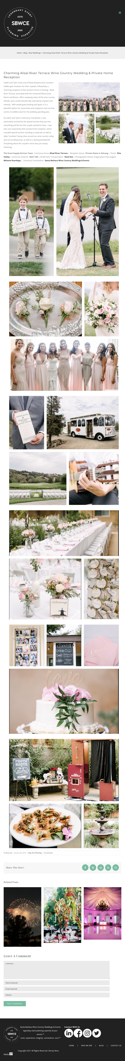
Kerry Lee (9, 853)
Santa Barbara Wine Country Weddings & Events (67, 160)
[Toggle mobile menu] (120, 12)
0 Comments (48, 853)
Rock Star (69, 157)
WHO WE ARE (86, 1045)
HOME (71, 1045)
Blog (29, 853)
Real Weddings (37, 853)
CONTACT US (116, 1045)
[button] (6, 917)
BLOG (101, 1045)
